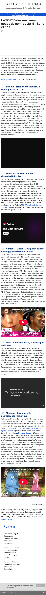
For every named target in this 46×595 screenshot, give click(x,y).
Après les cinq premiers (9, 79)
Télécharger (40, 586)
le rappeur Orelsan (25, 433)
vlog (18, 299)
